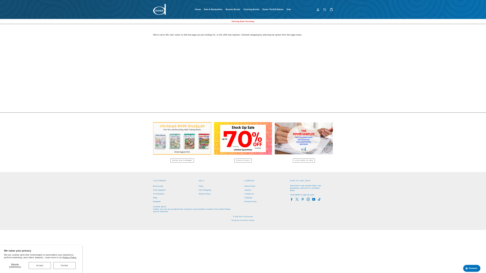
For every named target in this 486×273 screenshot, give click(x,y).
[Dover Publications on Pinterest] (302, 199)
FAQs (201, 186)
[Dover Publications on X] (297, 199)
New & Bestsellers (213, 9)
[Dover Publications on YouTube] (313, 199)
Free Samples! (159, 190)
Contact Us (249, 194)
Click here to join (304, 160)
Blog (155, 198)
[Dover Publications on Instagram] (308, 199)
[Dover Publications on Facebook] (291, 199)
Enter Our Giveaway (182, 160)
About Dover (249, 186)
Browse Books (233, 9)
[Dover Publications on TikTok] (319, 199)
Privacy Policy (250, 201)
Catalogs (248, 198)
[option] (243, 21)
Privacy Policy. (70, 257)
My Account (158, 186)
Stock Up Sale (243, 160)
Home (198, 9)
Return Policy (204, 194)
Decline (64, 265)
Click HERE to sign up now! (302, 195)
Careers (247, 190)
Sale (289, 9)
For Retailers (158, 194)
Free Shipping (205, 190)
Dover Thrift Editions (272, 9)
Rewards (157, 201)
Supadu (252, 220)
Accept (39, 265)
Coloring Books (251, 9)
